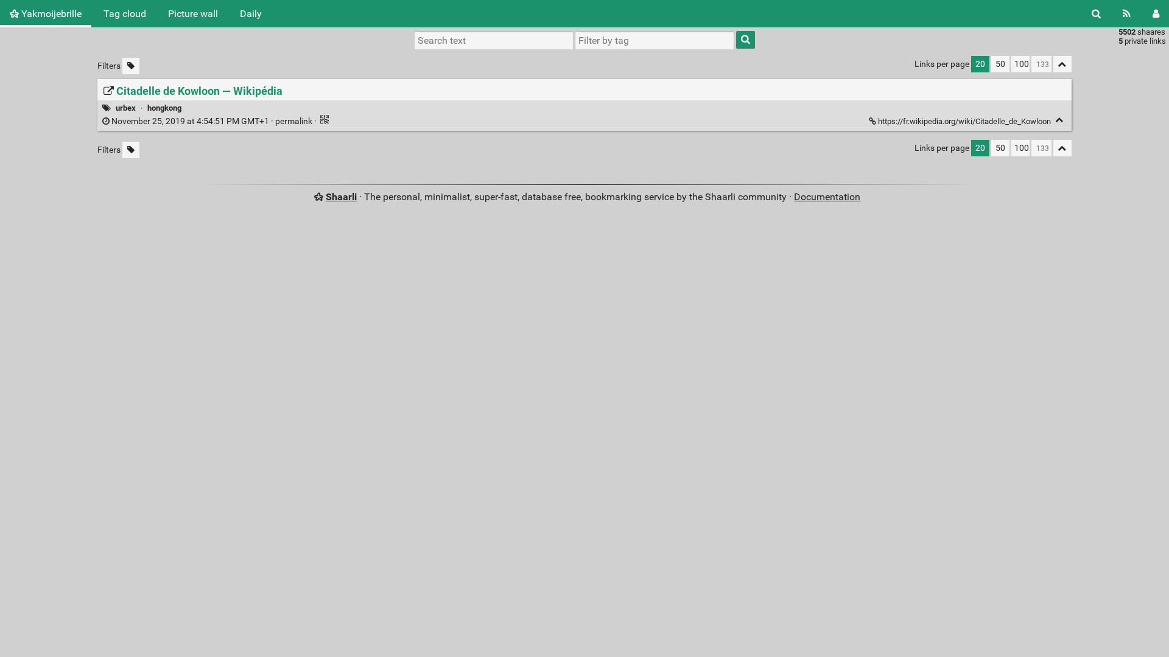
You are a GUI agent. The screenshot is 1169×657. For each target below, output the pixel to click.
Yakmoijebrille (50, 13)
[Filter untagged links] (130, 66)
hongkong (164, 108)
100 (1021, 64)
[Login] (1156, 13)
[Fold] (1060, 120)
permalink (212, 121)
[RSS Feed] (1126, 13)
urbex (126, 108)
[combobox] (654, 40)
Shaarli (341, 197)
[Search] (1096, 13)
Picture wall (193, 13)
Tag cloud (125, 13)
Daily (251, 13)
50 (1000, 64)
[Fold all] (1062, 64)
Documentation (827, 197)
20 (980, 64)
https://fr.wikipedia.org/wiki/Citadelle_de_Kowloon (964, 121)
